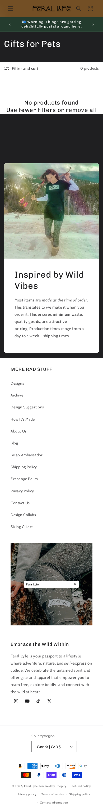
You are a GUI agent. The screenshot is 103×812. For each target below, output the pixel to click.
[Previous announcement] (10, 24)
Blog (14, 443)
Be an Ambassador (27, 455)
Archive (17, 395)
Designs (17, 383)
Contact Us (20, 502)
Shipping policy (79, 794)
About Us (19, 431)
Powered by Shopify (53, 786)
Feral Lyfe (31, 786)
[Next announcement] (93, 24)
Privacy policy (27, 794)
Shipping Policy (24, 466)
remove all (81, 110)
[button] (10, 8)
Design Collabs (23, 514)
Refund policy (81, 786)
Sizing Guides (22, 526)
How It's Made (23, 419)
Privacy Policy (22, 491)
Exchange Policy (24, 478)
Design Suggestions (27, 407)
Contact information (54, 802)
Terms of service (52, 794)
